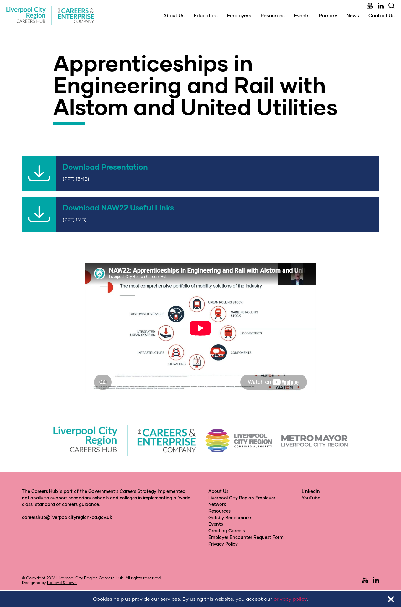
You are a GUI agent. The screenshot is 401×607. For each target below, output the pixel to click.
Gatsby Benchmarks (230, 517)
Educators (206, 15)
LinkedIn (311, 491)
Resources (273, 15)
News (352, 15)
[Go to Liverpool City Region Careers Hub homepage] (50, 15)
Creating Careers (226, 530)
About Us (174, 15)
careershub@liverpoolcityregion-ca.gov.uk (67, 517)
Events (302, 15)
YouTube (311, 497)
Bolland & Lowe (62, 582)
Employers (239, 15)
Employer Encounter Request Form (246, 537)
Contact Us (381, 15)
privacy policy (290, 599)
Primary (328, 15)
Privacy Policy (223, 543)
